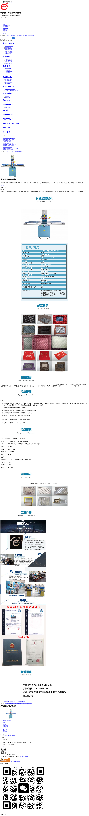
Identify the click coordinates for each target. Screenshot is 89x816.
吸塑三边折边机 (8, 104)
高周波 (1, 2)
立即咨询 (2, 185)
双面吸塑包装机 (8, 68)
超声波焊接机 (7, 93)
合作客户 (5, 31)
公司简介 (5, 735)
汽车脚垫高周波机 (9, 703)
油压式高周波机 (8, 47)
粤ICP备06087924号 (24, 756)
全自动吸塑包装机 (9, 71)
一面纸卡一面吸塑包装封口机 (11, 90)
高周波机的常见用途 (7, 147)
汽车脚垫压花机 (8, 82)
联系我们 (5, 33)
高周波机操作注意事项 (8, 140)
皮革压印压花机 (8, 79)
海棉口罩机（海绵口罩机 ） (12, 123)
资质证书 (13, 735)
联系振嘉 (10, 2)
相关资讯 (2, 135)
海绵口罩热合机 (8, 119)
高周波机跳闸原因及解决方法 (9, 141)
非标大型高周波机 (9, 52)
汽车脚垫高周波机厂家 (18, 703)
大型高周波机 (8, 53)
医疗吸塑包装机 (8, 114)
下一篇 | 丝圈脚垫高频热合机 (20, 701)
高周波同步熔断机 (9, 49)
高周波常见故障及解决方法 (9, 138)
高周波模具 (5, 26)
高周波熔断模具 (8, 60)
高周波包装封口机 (9, 86)
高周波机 (8, 35)
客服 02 (15, 761)
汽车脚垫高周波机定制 (27, 703)
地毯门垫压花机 (8, 80)
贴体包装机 (6, 132)
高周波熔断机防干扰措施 (8, 145)
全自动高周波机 (19, 35)
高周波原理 (5, 29)
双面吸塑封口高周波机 (10, 89)
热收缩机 (6, 110)
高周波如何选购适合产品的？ (9, 149)
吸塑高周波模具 (8, 59)
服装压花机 (7, 83)
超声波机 (25, 35)
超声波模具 (7, 97)
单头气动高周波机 (9, 48)
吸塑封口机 (7, 70)
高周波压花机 (7, 77)
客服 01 (12, 761)
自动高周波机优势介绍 (8, 143)
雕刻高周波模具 (8, 61)
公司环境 (9, 735)
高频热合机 (6, 100)
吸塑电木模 (7, 72)
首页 (4, 24)
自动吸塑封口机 (30, 35)
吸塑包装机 (5, 28)
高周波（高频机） (7, 25)
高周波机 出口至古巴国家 (8, 139)
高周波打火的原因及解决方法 (9, 144)
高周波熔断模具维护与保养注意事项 (10, 148)
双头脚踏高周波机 (9, 46)
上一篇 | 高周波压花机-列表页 (6, 701)
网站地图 (5, 2)
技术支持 (5, 30)
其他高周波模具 (8, 63)
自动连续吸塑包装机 (9, 74)
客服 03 (18, 761)
